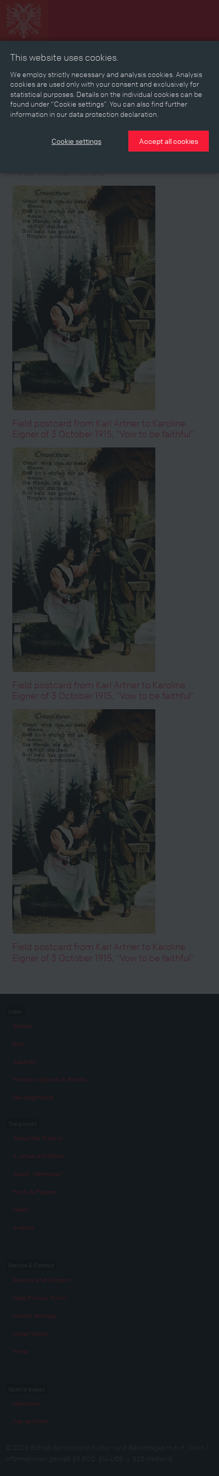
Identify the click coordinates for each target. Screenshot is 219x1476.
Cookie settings (76, 140)
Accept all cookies (168, 140)
